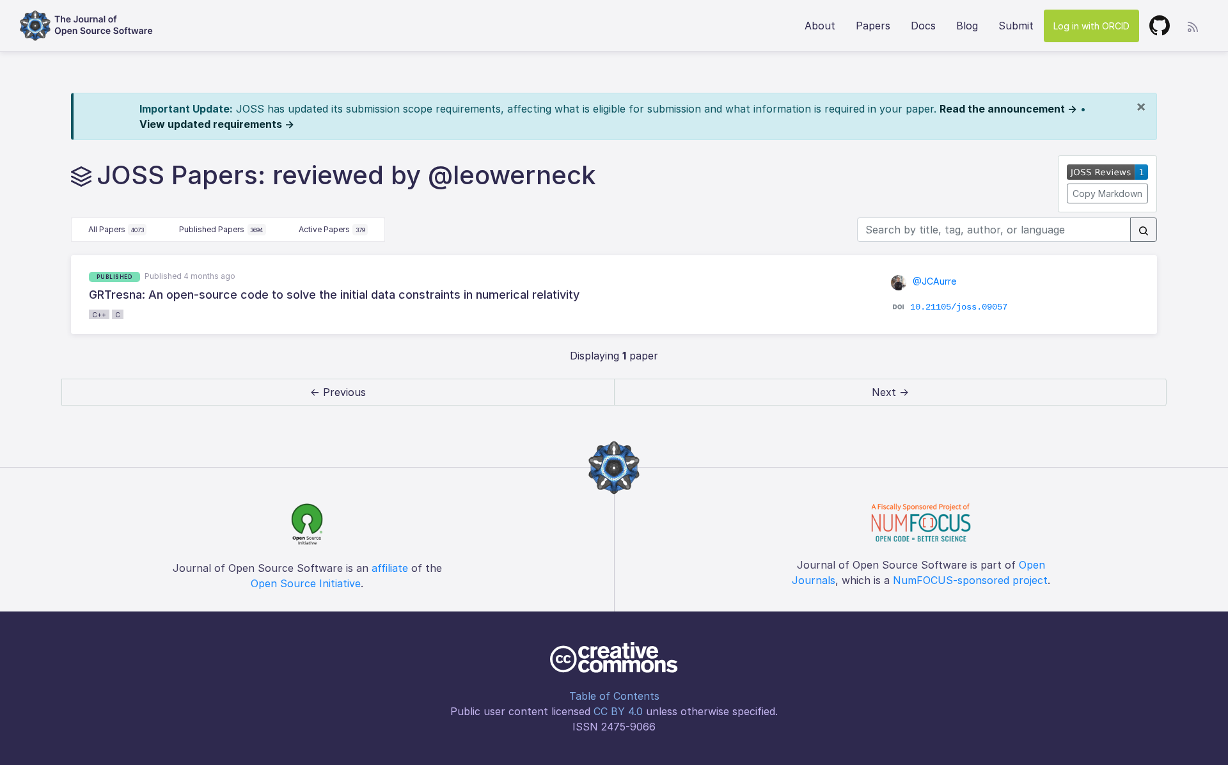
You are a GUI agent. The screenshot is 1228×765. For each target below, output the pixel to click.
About (820, 25)
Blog (967, 25)
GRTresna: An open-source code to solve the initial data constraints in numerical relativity (334, 294)
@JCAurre (933, 281)
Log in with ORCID (1091, 25)
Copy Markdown (1107, 193)
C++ (99, 315)
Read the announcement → (1008, 108)
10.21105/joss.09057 (958, 306)
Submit (1016, 25)
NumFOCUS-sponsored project (970, 580)
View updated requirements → (216, 124)
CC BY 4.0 (618, 711)
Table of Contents (614, 696)
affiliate (390, 568)
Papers (873, 25)
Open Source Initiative (306, 583)
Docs (923, 25)
